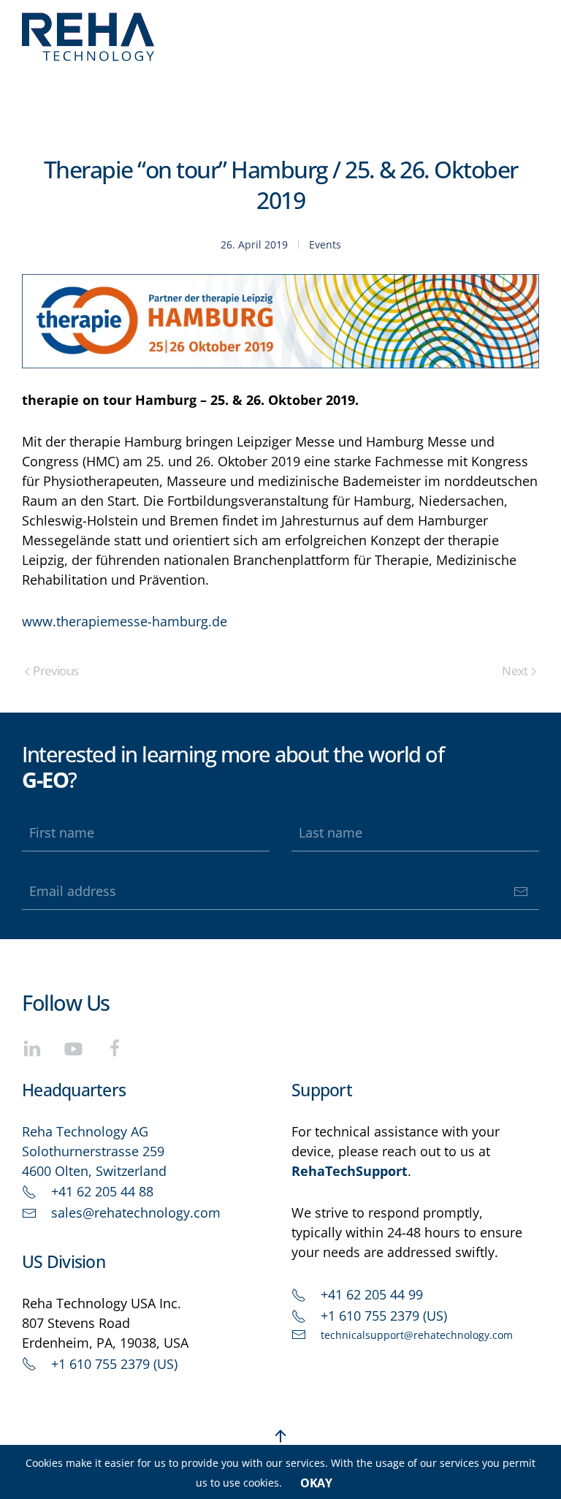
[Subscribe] (521, 891)
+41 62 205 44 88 (102, 1191)
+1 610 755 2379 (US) (114, 1364)
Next (515, 670)
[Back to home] (88, 36)
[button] (280, 1436)
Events (325, 244)
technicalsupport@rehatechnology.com (417, 1335)
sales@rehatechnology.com (136, 1212)
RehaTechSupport (349, 1171)
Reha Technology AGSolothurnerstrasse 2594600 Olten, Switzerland (94, 1151)
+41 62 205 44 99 (372, 1294)
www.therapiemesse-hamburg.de (124, 621)
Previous (55, 670)
